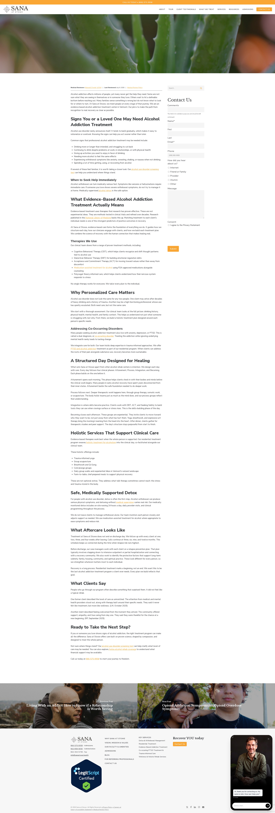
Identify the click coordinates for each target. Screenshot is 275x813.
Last (170, 137)
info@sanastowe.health (80, 755)
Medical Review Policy (134, 88)
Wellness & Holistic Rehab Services (152, 757)
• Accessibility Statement (83, 810)
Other (173, 184)
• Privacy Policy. (107, 807)
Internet (174, 167)
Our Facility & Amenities (117, 747)
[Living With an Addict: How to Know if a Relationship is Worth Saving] (69, 705)
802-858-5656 (77, 749)
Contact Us (111, 763)
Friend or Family (178, 171)
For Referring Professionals (119, 759)
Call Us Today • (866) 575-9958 (137, 2)
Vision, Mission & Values (116, 743)
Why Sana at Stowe (115, 738)
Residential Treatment (147, 744)
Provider (174, 175)
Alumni (173, 179)
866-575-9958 (77, 745)
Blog (107, 755)
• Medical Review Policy (100, 810)
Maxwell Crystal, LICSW (93, 88)
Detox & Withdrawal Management (152, 740)
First (170, 129)
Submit (173, 249)
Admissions (110, 751)
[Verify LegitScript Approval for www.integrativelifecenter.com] (86, 794)
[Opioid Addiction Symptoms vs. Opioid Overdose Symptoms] (206, 705)
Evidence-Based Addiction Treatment (153, 747)
